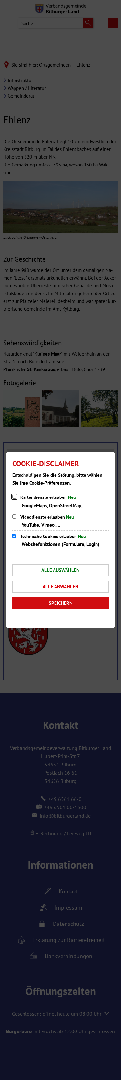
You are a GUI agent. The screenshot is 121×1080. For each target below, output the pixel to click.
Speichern (61, 603)
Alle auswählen (60, 570)
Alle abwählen (60, 586)
